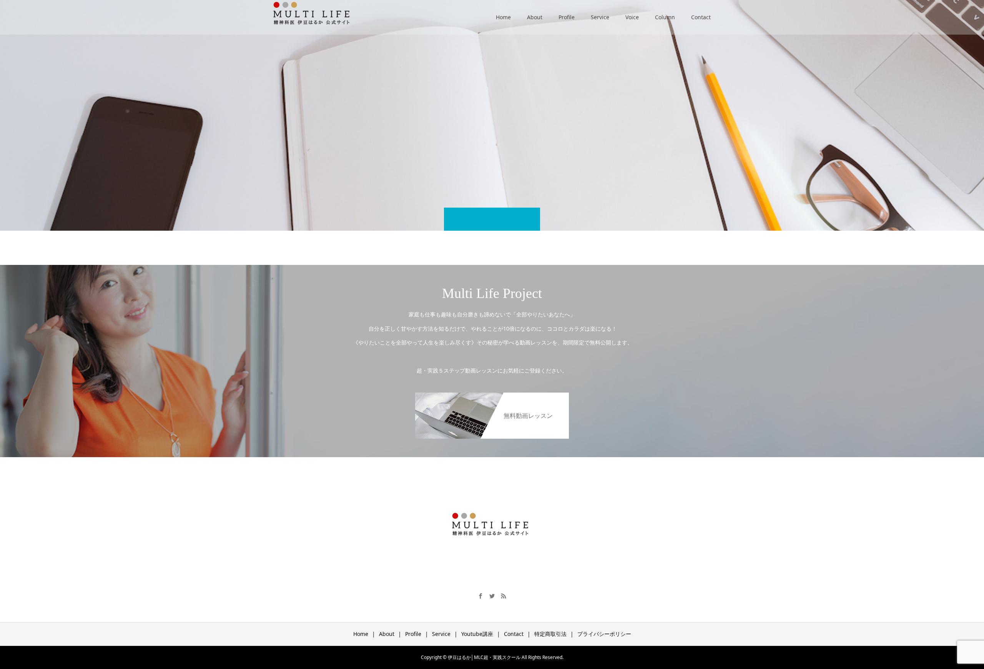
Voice (632, 17)
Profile (566, 17)
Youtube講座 (477, 633)
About (534, 17)
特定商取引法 (550, 633)
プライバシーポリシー (604, 633)
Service (600, 17)
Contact (701, 17)
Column (665, 17)
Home (503, 17)
